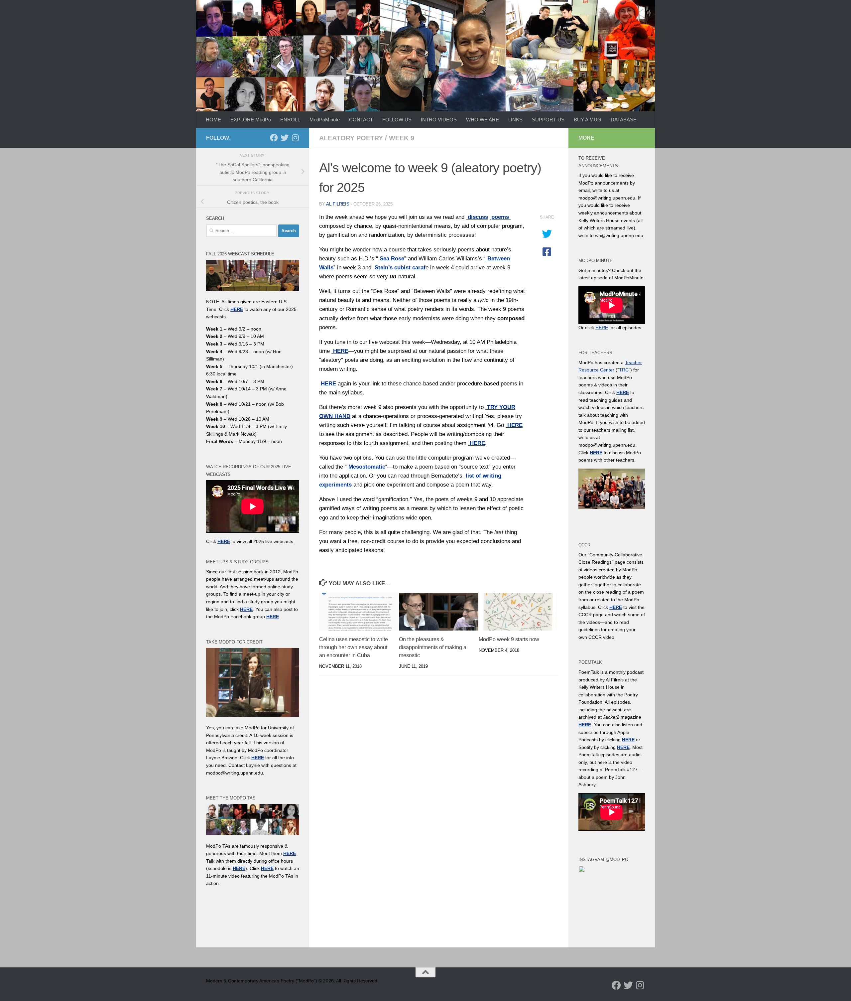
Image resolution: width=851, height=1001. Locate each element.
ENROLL (290, 119)
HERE (239, 868)
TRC (624, 369)
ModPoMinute (324, 119)
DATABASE (624, 119)
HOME (213, 119)
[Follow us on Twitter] (285, 138)
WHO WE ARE (482, 119)
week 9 (401, 138)
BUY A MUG (587, 119)
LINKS (515, 119)
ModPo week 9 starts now (509, 639)
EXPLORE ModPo (250, 119)
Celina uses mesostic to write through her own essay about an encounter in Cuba (353, 647)
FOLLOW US (397, 119)
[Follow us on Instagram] (295, 138)
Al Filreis (337, 204)
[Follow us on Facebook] (274, 138)
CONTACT (361, 119)
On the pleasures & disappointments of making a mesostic (432, 647)
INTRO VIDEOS (439, 119)
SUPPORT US (548, 119)
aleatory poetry (351, 138)
